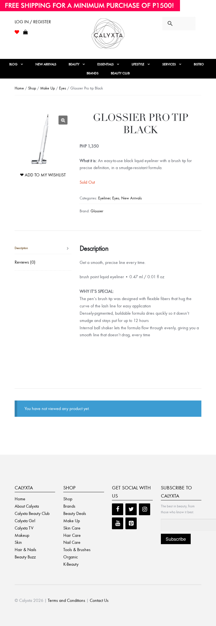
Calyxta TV (24, 528)
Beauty (74, 64)
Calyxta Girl (25, 520)
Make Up (47, 88)
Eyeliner (104, 198)
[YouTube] (117, 523)
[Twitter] (131, 509)
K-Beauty (70, 564)
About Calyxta (27, 506)
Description (21, 248)
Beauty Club (120, 73)
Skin (18, 542)
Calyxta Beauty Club (32, 513)
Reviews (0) (25, 262)
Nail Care (71, 542)
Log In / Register (33, 21)
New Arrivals (45, 64)
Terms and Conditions (66, 600)
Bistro (199, 64)
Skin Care (71, 528)
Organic (70, 557)
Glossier (97, 211)
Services (169, 64)
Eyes (62, 88)
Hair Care (72, 535)
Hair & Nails (25, 549)
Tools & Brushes (77, 549)
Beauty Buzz (25, 557)
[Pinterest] (131, 523)
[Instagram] (144, 509)
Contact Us (99, 600)
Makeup (22, 535)
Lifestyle (138, 64)
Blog (13, 64)
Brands (92, 73)
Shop (32, 88)
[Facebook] (117, 509)
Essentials (105, 64)
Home (19, 88)
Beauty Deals (74, 513)
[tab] (43, 248)
